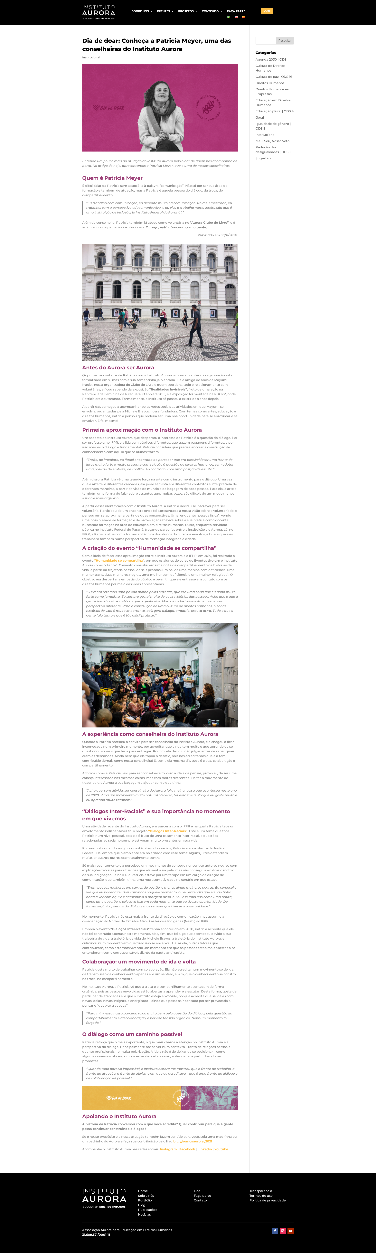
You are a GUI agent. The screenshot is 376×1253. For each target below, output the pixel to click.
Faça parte (236, 11)
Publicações (147, 1210)
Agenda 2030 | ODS (271, 59)
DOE (266, 10)
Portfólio (145, 1200)
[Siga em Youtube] (290, 1231)
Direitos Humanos (270, 83)
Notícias (144, 1214)
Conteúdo (210, 11)
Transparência (260, 1191)
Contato (200, 1200)
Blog (141, 1205)
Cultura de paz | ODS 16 (274, 77)
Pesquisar (285, 40)
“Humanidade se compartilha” (119, 560)
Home (143, 1191)
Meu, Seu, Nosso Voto (272, 141)
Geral (260, 117)
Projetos (186, 11)
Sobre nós (140, 11)
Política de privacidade (267, 1200)
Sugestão (263, 158)
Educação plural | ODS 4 (275, 111)
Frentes (163, 11)
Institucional (91, 57)
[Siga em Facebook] (275, 1231)
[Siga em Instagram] (283, 1231)
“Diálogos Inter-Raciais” (167, 831)
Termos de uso (261, 1196)
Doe (197, 1191)
